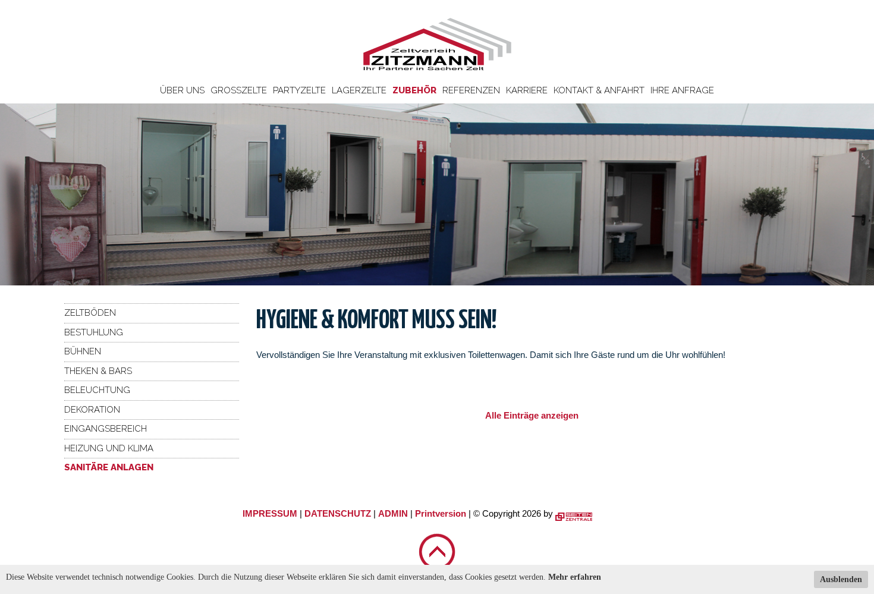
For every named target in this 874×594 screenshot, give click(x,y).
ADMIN (393, 513)
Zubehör (414, 90)
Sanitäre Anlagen (108, 467)
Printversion (440, 513)
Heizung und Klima (108, 448)
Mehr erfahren (574, 577)
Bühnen (82, 351)
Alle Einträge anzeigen (532, 415)
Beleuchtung (97, 390)
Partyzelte (299, 90)
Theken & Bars (98, 371)
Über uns (182, 90)
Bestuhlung (93, 332)
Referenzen (471, 90)
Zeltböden (90, 312)
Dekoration (92, 409)
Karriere (527, 90)
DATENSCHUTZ (337, 513)
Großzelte (238, 90)
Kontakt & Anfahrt (599, 90)
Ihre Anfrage (682, 90)
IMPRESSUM (270, 513)
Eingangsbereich (105, 428)
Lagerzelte (359, 90)
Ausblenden (841, 579)
